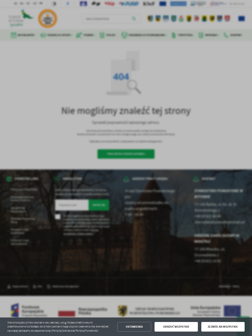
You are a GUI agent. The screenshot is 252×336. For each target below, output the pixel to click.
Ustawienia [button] (134, 327)
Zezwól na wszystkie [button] (223, 327)
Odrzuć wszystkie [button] (176, 327)
